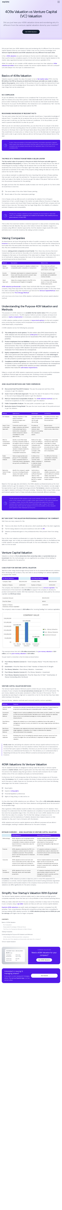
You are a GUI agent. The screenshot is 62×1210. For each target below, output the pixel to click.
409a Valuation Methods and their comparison (16, 937)
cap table (20, 904)
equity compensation (16, 317)
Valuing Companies (7, 931)
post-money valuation (19, 653)
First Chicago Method (22, 293)
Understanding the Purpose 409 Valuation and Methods (17, 934)
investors (5, 243)
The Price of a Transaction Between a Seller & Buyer (17, 929)
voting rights (14, 791)
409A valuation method (44, 399)
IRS (44, 529)
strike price (33, 335)
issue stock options (38, 320)
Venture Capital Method (47, 291)
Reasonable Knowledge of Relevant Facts (14, 927)
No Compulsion (7, 925)
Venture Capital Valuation (9, 941)
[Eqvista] (5, 2)
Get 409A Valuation (31, 32)
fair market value (42, 79)
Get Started (44, 975)
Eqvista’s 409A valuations (10, 907)
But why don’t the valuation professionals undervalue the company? (22, 939)
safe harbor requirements (29, 367)
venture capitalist (49, 588)
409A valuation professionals (11, 286)
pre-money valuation (45, 651)
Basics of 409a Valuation (9, 922)
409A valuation (11, 56)
